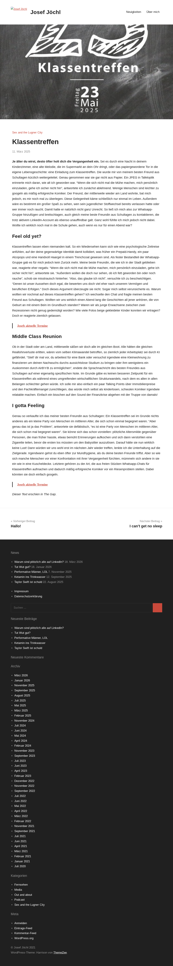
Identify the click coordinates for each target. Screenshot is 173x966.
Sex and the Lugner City (27, 132)
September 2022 (24, 791)
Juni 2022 (20, 801)
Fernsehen (21, 884)
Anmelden (20, 923)
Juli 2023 (20, 760)
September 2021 (24, 831)
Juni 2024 (20, 730)
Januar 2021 (22, 861)
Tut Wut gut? (22, 567)
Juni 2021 (20, 841)
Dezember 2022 (24, 781)
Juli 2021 (20, 836)
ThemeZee (60, 952)
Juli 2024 (20, 725)
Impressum (21, 591)
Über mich (152, 12)
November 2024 (24, 720)
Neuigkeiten (133, 12)
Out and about (23, 894)
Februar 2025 (22, 715)
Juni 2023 (20, 765)
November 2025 (24, 685)
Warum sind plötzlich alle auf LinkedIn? (39, 561)
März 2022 (21, 816)
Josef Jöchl (45, 12)
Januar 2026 (22, 680)
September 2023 (24, 755)
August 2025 (22, 695)
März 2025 (21, 710)
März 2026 (21, 675)
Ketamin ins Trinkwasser (29, 577)
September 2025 (24, 690)
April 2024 (20, 740)
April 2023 (20, 770)
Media (18, 889)
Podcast (19, 899)
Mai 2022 (20, 806)
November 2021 (24, 826)
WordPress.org (23, 938)
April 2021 (20, 846)
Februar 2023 (22, 775)
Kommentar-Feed (25, 933)
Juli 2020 (20, 866)
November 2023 (24, 750)
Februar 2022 (22, 821)
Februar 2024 (22, 745)
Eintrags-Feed (23, 928)
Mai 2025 (20, 705)
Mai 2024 (20, 735)
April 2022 (20, 811)
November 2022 (24, 785)
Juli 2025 (20, 700)
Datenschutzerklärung (28, 596)
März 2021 (21, 851)
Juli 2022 (20, 796)
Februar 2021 (22, 856)
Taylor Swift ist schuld (28, 582)
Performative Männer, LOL (30, 571)
